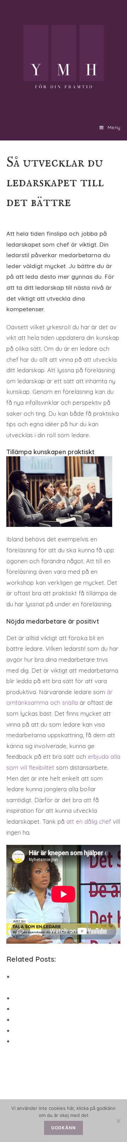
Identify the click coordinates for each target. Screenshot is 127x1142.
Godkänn (63, 1127)
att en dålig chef (88, 821)
